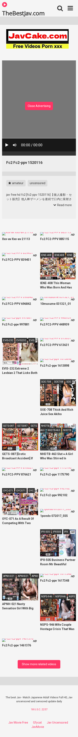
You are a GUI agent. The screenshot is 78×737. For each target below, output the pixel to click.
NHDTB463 (54, 430)
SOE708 (58, 381)
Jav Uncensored (57, 722)
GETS (34, 425)
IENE (69, 255)
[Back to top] (70, 728)
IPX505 (57, 531)
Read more (64, 205)
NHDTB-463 (45, 428)
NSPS (72, 596)
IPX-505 (45, 531)
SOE (68, 381)
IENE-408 (46, 255)
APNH (35, 576)
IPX (66, 531)
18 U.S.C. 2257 (39, 709)
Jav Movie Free (18, 722)
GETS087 (22, 425)
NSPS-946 (46, 596)
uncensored (37, 183)
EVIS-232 (8, 340)
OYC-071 (8, 490)
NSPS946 (60, 596)
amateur (17, 183)
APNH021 (23, 576)
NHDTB (67, 430)
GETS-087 (8, 425)
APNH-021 (9, 576)
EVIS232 (21, 340)
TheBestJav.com (23, 13)
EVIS (31, 340)
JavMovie (37, 727)
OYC (31, 490)
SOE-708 (46, 381)
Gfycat (37, 722)
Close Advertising (39, 106)
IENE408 (59, 255)
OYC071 (21, 490)
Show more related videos (39, 664)
